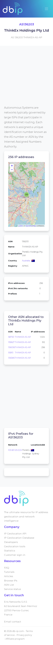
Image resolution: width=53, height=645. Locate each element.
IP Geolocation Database (19, 537)
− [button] (12, 169)
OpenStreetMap (30, 226)
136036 (11, 347)
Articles (8, 576)
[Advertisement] (26, 79)
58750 (11, 337)
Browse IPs (10, 580)
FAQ (6, 567)
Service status (12, 589)
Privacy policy (24, 635)
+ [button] (12, 165)
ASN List (9, 584)
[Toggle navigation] (46, 8)
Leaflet (20, 226)
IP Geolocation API (15, 533)
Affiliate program (15, 639)
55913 (10, 352)
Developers (11, 542)
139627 (11, 342)
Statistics (9, 550)
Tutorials (9, 571)
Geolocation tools (14, 546)
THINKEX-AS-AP (23, 337)
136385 (11, 358)
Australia (26, 260)
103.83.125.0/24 (15, 450)
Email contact (12, 621)
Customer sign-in (14, 554)
